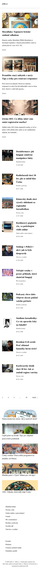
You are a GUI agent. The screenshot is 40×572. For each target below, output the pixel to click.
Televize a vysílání (21, 257)
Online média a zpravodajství (24, 233)
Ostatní (4, 50)
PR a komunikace (21, 281)
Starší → (35, 397)
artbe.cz (5, 4)
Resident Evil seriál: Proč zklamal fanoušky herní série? (26, 345)
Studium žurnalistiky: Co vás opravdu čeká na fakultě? (26, 321)
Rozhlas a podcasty (21, 185)
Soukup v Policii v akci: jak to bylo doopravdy (24, 250)
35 (26, 397)
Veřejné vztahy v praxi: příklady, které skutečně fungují (26, 273)
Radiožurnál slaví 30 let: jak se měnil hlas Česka (26, 178)
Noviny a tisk (20, 213)
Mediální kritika (20, 162)
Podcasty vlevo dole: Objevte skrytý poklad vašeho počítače (27, 297)
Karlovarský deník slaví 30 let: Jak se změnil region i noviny (27, 369)
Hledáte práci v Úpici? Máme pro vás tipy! (18, 475)
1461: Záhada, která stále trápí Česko (16, 492)
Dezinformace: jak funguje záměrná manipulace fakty (25, 154)
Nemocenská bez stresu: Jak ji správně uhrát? (19, 419)
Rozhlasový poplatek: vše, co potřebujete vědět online (26, 226)
